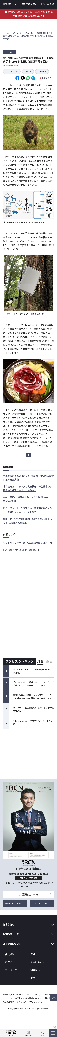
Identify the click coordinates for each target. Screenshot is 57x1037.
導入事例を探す (29, 4)
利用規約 (35, 970)
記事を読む (8, 4)
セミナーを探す (48, 4)
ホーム (6, 32)
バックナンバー (39, 903)
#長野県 (28, 71)
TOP (32, 954)
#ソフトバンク (12, 71)
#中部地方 (42, 71)
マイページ (11, 970)
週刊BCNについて (13, 903)
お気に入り (46, 78)
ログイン (10, 962)
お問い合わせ (37, 962)
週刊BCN (17, 32)
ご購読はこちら (28, 894)
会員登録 (10, 954)
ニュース (29, 32)
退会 (32, 978)
